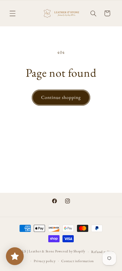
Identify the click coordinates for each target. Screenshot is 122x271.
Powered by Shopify (70, 251)
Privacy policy (44, 261)
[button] (12, 13)
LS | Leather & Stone (38, 251)
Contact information (77, 261)
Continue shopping (61, 97)
